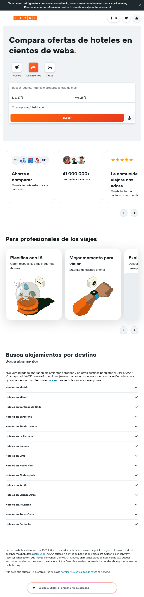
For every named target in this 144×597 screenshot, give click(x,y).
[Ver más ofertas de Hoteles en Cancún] (136, 446)
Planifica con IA (26, 257)
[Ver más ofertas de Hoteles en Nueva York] (136, 465)
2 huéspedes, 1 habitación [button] (29, 107)
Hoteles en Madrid (17, 387)
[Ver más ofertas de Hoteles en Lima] (136, 455)
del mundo (39, 553)
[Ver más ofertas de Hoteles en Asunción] (136, 504)
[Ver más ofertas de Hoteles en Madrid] (136, 387)
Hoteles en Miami (16, 397)
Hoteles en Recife (16, 485)
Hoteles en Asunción (18, 504)
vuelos (74, 572)
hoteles (52, 380)
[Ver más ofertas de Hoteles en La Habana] (136, 436)
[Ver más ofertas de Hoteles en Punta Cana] (136, 514)
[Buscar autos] (50, 67)
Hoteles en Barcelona (19, 416)
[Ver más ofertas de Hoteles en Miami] (136, 397)
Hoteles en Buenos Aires (21, 494)
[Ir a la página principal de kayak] (25, 18)
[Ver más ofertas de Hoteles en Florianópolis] (136, 475)
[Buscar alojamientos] (33, 67)
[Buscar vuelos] (17, 67)
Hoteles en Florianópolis (20, 475)
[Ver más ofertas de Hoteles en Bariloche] (136, 524)
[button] (140, 5)
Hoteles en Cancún (17, 446)
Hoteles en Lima (16, 455)
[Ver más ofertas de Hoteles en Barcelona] (136, 416)
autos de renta (88, 572)
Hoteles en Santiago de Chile (23, 407)
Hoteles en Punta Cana (20, 514)
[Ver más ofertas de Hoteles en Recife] (136, 485)
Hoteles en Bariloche (18, 524)
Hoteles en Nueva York (19, 465)
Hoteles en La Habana (19, 436)
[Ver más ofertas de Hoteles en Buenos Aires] (136, 495)
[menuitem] (17, 69)
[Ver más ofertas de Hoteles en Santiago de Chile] (136, 407)
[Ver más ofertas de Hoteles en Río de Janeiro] (136, 426)
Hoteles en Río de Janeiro (21, 426)
